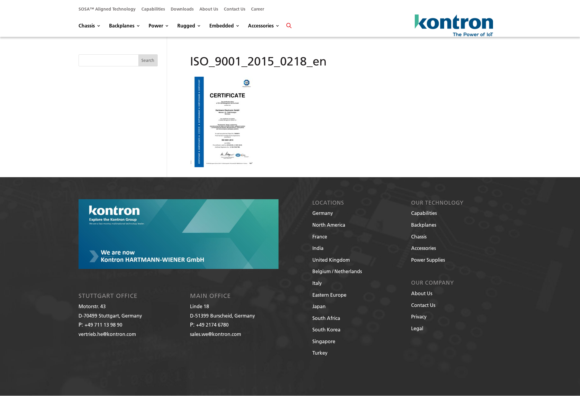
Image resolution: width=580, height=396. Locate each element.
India (318, 248)
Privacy (419, 316)
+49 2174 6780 (212, 324)
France (319, 236)
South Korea (326, 329)
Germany (322, 213)
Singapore (323, 341)
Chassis (87, 26)
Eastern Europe (329, 295)
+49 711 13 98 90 (103, 324)
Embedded (221, 26)
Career (257, 9)
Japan (319, 306)
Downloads (182, 9)
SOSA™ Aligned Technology (107, 9)
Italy (317, 283)
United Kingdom (331, 260)
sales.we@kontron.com (215, 334)
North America (328, 225)
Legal (417, 328)
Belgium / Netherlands (337, 271)
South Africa (326, 318)
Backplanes (121, 26)
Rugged (186, 26)
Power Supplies (428, 260)
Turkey (319, 353)
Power (156, 26)
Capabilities (153, 9)
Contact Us (234, 9)
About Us (208, 9)
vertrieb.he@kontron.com (107, 334)
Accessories (261, 26)
